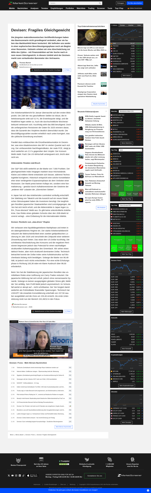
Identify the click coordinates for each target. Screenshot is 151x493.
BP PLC (115, 129)
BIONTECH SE (117, 120)
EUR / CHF (114, 282)
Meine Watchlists (127, 143)
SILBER (113, 342)
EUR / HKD (114, 302)
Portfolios (70, 8)
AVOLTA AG (116, 223)
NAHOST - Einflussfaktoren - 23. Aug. (28, 383)
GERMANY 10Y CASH (120, 408)
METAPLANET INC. (119, 115)
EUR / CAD (114, 295)
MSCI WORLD (117, 71)
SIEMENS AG (117, 161)
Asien (139, 25)
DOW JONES (117, 59)
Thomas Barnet (25, 63)
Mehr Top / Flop (126, 199)
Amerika (130, 25)
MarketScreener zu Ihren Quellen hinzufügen (47, 70)
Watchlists (81, 8)
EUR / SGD (114, 305)
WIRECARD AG (117, 137)
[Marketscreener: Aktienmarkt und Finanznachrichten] (23, 3)
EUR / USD (114, 277)
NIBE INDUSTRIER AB (120, 211)
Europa (122, 25)
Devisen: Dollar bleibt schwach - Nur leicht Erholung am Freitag (36, 418)
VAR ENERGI (117, 233)
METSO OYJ (116, 219)
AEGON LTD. (117, 226)
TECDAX (115, 46)
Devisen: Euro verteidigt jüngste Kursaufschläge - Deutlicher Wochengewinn (40, 421)
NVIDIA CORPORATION (120, 134)
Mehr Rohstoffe (126, 348)
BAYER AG (116, 170)
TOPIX (115, 66)
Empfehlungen (57, 8)
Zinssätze (114, 392)
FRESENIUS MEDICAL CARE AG (123, 173)
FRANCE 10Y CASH (119, 416)
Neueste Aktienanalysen (88, 112)
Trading (91, 8)
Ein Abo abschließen (135, 3)
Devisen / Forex (116, 260)
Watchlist (114, 111)
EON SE (115, 168)
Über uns (63, 484)
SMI (114, 48)
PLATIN (113, 344)
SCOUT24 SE (117, 156)
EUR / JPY (114, 307)
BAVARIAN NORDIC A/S (120, 209)
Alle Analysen (101, 207)
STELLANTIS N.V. (118, 123)
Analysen (34, 8)
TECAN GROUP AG (119, 228)
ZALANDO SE (117, 164)
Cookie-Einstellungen (50, 484)
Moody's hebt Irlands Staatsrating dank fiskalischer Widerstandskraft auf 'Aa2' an (41, 398)
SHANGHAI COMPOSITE (120, 64)
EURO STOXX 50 (118, 53)
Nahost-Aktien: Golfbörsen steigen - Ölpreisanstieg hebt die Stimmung (38, 371)
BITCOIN (115, 371)
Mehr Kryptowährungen (127, 385)
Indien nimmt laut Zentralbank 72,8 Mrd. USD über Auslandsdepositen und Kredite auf (41, 387)
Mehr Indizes (127, 75)
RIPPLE (115, 381)
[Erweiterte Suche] (99, 3)
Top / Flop (119, 8)
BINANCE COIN (118, 379)
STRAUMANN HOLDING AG (121, 231)
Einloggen (120, 3)
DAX (114, 43)
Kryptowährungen (116, 355)
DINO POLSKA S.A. (119, 214)
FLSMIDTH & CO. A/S (119, 217)
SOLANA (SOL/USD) (119, 376)
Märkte (12, 8)
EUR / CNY (114, 300)
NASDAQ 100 (117, 61)
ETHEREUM (116, 374)
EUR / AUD (114, 297)
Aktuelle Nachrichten (99, 104)
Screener (101, 8)
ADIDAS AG (116, 154)
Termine (44, 8)
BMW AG (115, 125)
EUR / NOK (114, 289)
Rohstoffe (114, 318)
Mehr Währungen (126, 311)
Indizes (115, 25)
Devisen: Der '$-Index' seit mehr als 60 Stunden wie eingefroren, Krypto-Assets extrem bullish (41, 406)
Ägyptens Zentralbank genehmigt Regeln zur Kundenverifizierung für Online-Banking (41, 375)
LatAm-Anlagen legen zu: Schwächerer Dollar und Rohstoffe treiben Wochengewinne (41, 414)
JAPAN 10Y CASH (118, 413)
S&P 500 (115, 56)
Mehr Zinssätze (126, 422)
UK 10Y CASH (117, 418)
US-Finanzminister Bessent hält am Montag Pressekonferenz (35, 402)
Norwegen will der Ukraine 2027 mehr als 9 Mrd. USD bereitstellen (37, 379)
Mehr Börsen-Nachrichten (63, 427)
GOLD (113, 334)
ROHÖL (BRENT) (116, 339)
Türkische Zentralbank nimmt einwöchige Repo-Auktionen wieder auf (37, 367)
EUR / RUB (114, 284)
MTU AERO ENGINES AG (120, 178)
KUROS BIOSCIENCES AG (121, 139)
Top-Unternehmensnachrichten (91, 26)
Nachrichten (22, 8)
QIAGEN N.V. (117, 176)
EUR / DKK (114, 292)
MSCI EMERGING (118, 69)
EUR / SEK (114, 287)
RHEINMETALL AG (118, 132)
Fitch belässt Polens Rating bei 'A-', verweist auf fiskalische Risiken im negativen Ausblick (41, 394)
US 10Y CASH (117, 411)
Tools (110, 8)
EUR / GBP (114, 279)
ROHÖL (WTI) (115, 337)
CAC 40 (115, 51)
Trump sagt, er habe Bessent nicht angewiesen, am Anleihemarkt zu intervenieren (41, 390)
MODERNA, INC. (118, 117)
